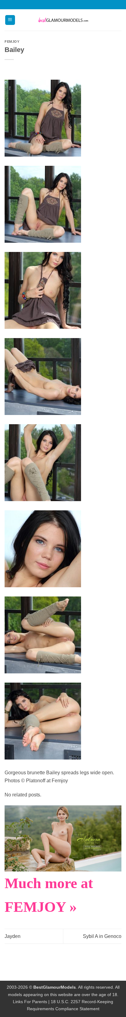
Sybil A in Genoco (102, 936)
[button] (10, 20)
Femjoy (12, 41)
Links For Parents (30, 1001)
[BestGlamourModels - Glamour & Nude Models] (63, 20)
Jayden (12, 936)
